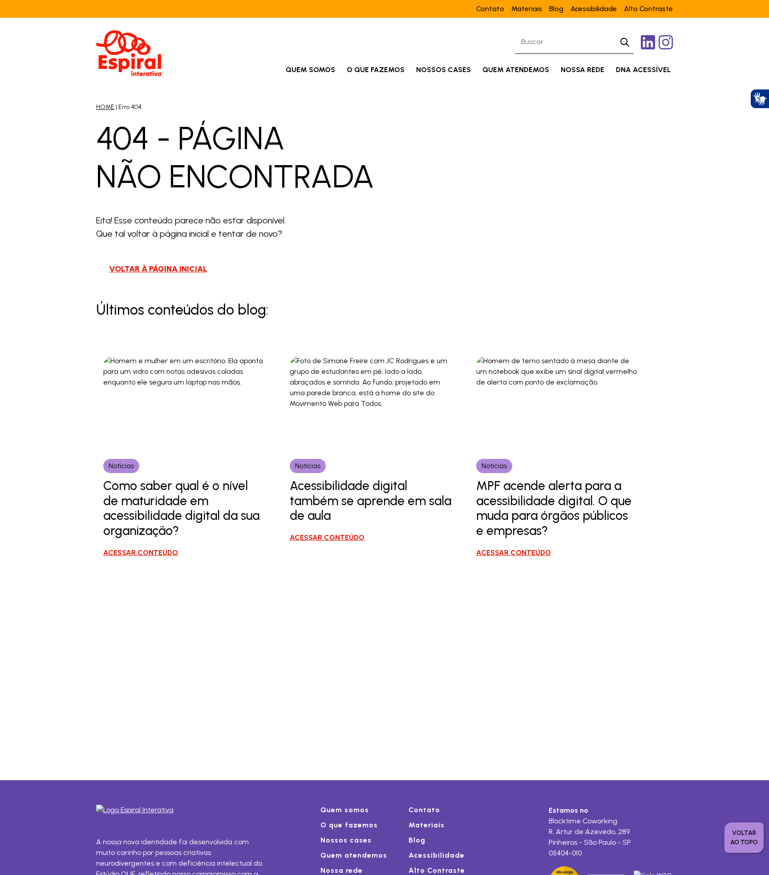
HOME (105, 107)
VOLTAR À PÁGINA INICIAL (158, 269)
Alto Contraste (648, 8)
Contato (490, 8)
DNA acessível (643, 69)
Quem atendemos (515, 69)
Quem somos (310, 69)
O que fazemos (376, 69)
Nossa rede (582, 69)
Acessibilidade (594, 8)
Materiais (526, 8)
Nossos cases (443, 69)
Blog (556, 8)
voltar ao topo (744, 837)
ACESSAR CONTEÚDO (140, 552)
